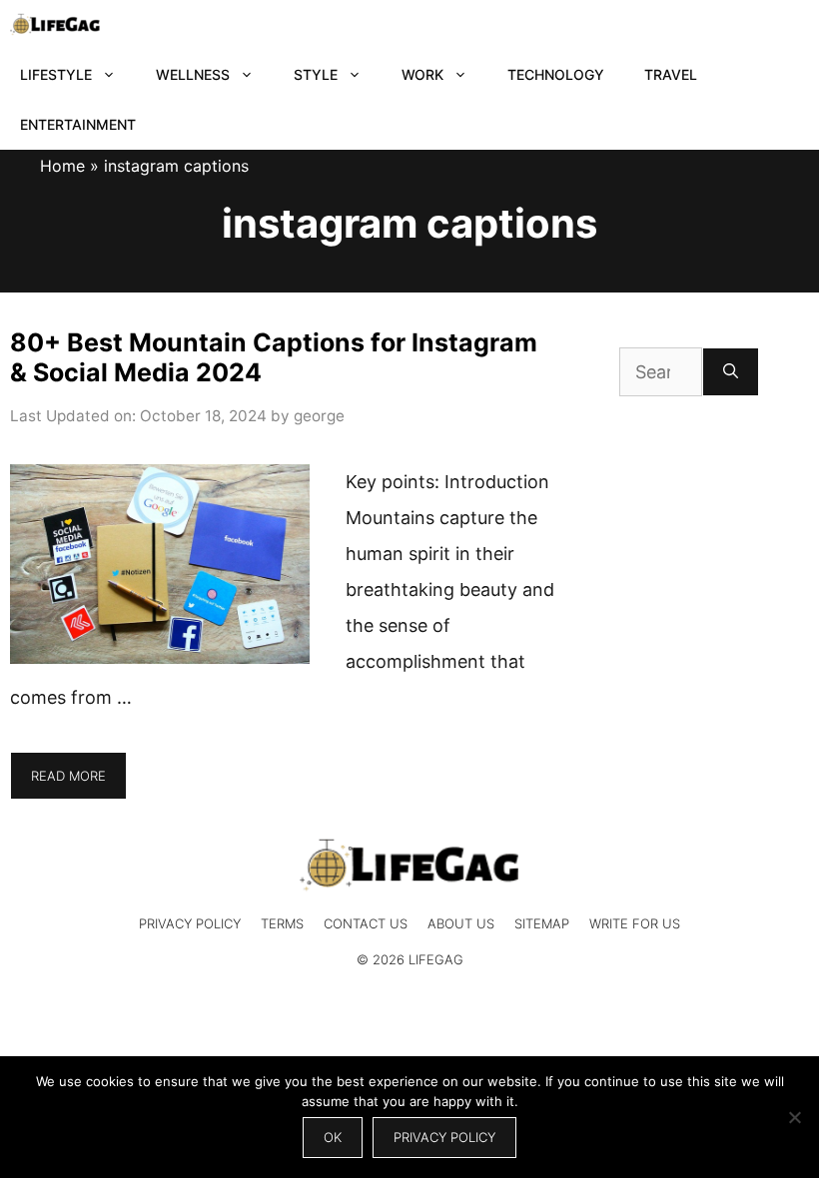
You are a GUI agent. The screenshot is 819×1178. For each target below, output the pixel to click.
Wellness (193, 74)
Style (316, 74)
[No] (794, 1117)
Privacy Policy (190, 923)
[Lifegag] (55, 25)
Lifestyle (56, 74)
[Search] (730, 371)
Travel (670, 74)
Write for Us (634, 923)
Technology (555, 74)
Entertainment (78, 124)
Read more (68, 776)
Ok (333, 1137)
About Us (460, 923)
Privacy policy (444, 1137)
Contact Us (366, 923)
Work (422, 74)
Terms (282, 923)
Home (62, 166)
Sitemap (541, 923)
